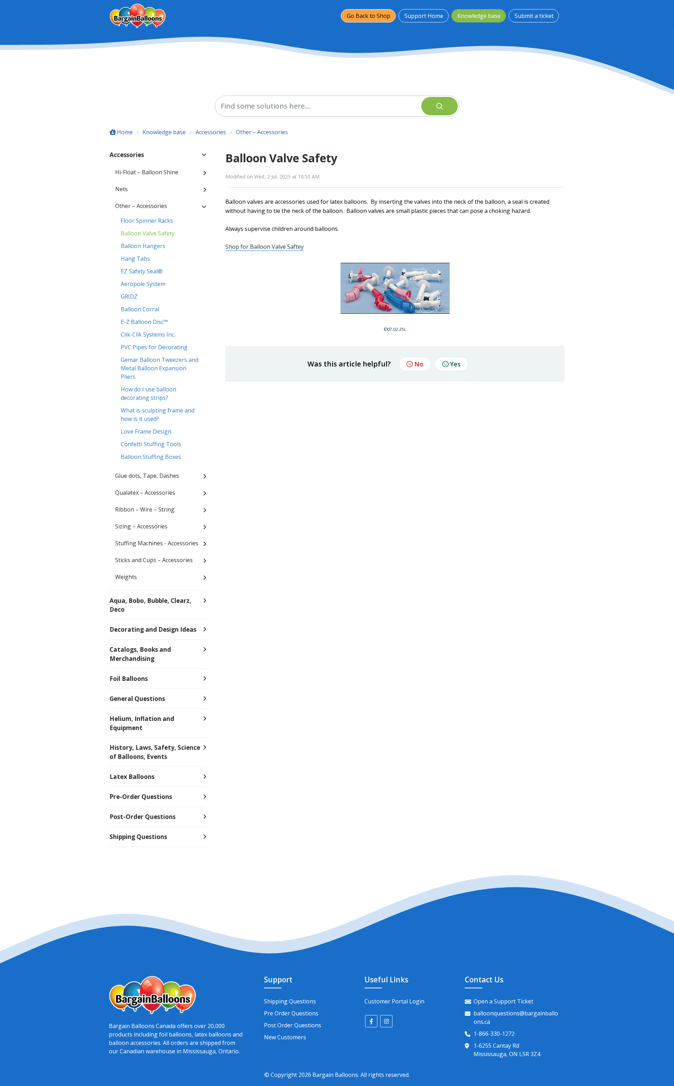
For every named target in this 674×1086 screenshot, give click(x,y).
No (418, 364)
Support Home (423, 16)
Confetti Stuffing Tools (151, 444)
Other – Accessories (262, 132)
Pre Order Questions (291, 1013)
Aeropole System (143, 284)
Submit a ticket (534, 16)
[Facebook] (371, 1021)
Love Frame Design (146, 431)
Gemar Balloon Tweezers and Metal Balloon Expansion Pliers (159, 368)
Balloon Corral (140, 309)
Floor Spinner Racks (147, 221)
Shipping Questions (290, 1001)
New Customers (285, 1037)
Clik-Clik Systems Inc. (148, 334)
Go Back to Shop (368, 16)
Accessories (211, 132)
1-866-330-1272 (494, 1034)
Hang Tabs (135, 258)
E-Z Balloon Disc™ (144, 322)
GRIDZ (129, 296)
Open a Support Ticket (503, 1001)
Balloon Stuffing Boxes (151, 457)
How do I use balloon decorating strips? (148, 393)
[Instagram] (386, 1021)
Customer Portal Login (394, 1001)
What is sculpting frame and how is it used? (157, 415)
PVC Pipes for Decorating (154, 347)
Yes (455, 364)
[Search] (439, 106)
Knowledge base (479, 16)
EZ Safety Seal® (142, 271)
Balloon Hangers (143, 246)
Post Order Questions (292, 1025)
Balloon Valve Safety (147, 233)
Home (125, 132)
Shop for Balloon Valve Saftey (264, 247)
